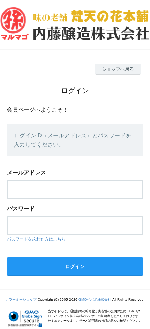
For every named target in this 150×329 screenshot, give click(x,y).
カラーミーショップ (21, 299)
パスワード (21, 209)
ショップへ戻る (118, 69)
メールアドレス (26, 173)
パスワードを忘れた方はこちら (36, 239)
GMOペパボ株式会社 (94, 299)
